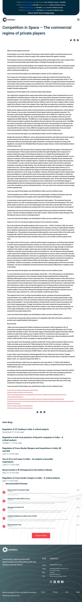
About (44, 569)
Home (44, 565)
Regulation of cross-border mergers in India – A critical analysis (31, 478)
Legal (78, 592)
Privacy (55, 592)
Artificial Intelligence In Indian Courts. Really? (22, 516)
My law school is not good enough (18, 490)
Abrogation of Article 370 (16, 507)
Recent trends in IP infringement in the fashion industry (27, 470)
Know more (49, 13)
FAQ (43, 576)
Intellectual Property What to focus (19, 498)
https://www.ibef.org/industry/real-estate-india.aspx (21, 392)
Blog (43, 572)
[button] (71, 40)
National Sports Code (14, 525)
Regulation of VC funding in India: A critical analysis (25, 429)
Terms (43, 592)
